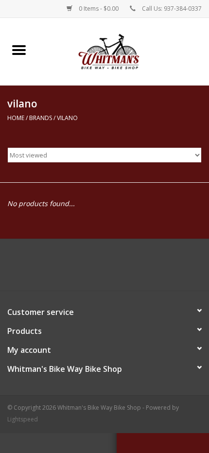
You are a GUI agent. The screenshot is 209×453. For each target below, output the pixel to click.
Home (15, 118)
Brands (40, 118)
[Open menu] (19, 49)
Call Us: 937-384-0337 (172, 8)
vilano (67, 118)
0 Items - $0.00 (98, 8)
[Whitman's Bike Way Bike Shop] (123, 50)
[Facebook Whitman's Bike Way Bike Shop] (104, 268)
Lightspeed (22, 419)
